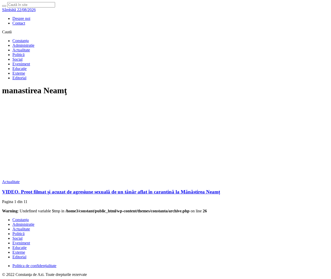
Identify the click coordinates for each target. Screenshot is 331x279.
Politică (18, 54)
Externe (18, 73)
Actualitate (21, 50)
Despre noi (21, 18)
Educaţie (19, 68)
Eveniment (21, 64)
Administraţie (23, 45)
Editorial (19, 78)
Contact (18, 23)
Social (17, 59)
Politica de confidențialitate (34, 266)
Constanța (20, 40)
